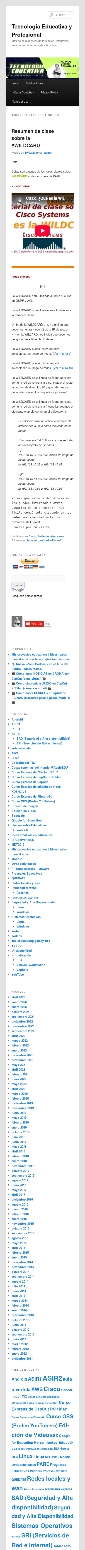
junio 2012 (19, 1339)
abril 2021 (18, 1069)
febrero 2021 (20, 1074)
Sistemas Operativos (26, 916)
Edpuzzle (18, 815)
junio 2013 (19, 1325)
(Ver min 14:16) (63, 368)
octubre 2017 (20, 1170)
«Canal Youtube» (23, 92)
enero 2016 (19, 1219)
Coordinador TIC (23, 762)
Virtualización (21, 955)
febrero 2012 (20, 1348)
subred (44, 540)
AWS (15, 753)
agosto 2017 (20, 1180)
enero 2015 (19, 1257)
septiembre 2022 (23, 1031)
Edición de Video (24, 811)
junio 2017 (19, 1185)
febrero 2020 (20, 1098)
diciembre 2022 (22, 1021)
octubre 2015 (20, 1228)
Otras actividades (24, 863)
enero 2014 (19, 1310)
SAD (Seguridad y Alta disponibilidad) (43, 738)
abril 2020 (18, 1089)
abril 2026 (18, 997)
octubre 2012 (20, 1329)
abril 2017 (18, 1194)
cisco (29, 540)
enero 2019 (19, 1127)
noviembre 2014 (23, 1267)
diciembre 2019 (22, 1103)
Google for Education (27, 820)
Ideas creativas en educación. (32, 835)
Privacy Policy (49, 92)
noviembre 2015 (23, 1223)
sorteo (16, 931)
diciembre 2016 (22, 1199)
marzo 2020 (20, 1093)
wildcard (55, 540)
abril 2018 (18, 1151)
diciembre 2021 (22, 1055)
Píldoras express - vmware (48, 1471)
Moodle (17, 859)
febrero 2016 (20, 1214)
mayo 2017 (19, 1190)
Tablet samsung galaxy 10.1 (31, 940)
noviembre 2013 (23, 1315)
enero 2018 (19, 1161)
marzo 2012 (20, 1344)
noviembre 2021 (23, 1060)
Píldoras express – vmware (30, 868)
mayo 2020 (19, 1084)
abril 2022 (18, 1035)
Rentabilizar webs (24, 888)
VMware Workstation (31, 965)
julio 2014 (18, 1286)
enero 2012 (19, 1353)
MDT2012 (18, 844)
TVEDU (17, 945)
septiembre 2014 (23, 1276)
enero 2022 (19, 1050)
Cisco (32, 536)
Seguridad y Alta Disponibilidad (34, 902)
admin (48, 152)
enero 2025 (19, 1007)
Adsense (23, 892)
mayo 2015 (19, 1243)
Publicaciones (34, 83)
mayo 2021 (19, 1064)
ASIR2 (16, 733)
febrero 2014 (20, 1305)
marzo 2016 (20, 1209)
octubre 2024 (20, 1012)
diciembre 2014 (22, 1262)
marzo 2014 (20, 1300)
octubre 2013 (20, 1320)
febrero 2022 (20, 1045)
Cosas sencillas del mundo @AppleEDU (40, 767)
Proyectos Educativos (27, 873)
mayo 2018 (19, 1146)
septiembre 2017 (23, 1175)
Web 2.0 (22, 830)
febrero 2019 (20, 1122)
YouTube (18, 974)
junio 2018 (19, 1141)
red (36, 540)
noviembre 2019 (23, 1108)
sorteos (17, 936)
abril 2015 (18, 1247)
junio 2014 (19, 1291)
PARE (20, 729)
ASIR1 (16, 724)
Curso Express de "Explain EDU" (35, 772)
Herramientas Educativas (29, 825)
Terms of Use (20, 101)
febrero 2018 (20, 1156)
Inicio (15, 83)
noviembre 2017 (23, 1166)
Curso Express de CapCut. (30, 782)
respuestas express (25, 897)
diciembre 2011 (22, 1358)
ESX (20, 960)
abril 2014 (18, 1296)
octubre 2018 (20, 1132)
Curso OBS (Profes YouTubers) (33, 801)
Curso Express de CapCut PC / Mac (36, 777)
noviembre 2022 (23, 1026)
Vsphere (22, 969)
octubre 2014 (20, 1271)
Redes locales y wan (50, 536)
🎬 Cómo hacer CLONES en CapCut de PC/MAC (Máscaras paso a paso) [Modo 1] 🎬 (41, 698)
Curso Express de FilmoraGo (32, 796)
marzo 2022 (20, 1040)
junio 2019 (19, 1113)
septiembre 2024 (23, 1016)
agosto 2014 (20, 1281)
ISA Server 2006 (23, 839)
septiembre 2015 (23, 1233)
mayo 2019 (19, 1117)
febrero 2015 (20, 1252)
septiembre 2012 (23, 1334)
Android (17, 719)
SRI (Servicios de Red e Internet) (39, 743)
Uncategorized (22, 950)
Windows (23, 912)
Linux (20, 907)
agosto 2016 (20, 1204)
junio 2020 (19, 1079)
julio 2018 (18, 1137)
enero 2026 (19, 1002)
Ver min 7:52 (62, 353)
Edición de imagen (25, 806)
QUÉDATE (19, 878)
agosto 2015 (20, 1238)
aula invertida (21, 748)
